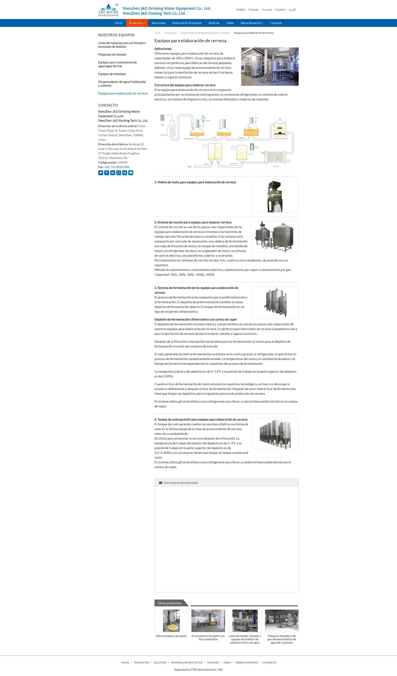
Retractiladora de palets (171, 636)
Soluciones (159, 23)
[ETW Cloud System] (130, 172)
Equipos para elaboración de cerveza (123, 93)
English (241, 9)
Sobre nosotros (247, 662)
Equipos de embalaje (112, 74)
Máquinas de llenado (112, 54)
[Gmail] (118, 172)
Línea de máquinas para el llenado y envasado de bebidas (122, 44)
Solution (160, 662)
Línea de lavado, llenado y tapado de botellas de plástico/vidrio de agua (245, 639)
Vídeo (230, 23)
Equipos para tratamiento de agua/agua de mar (117, 64)
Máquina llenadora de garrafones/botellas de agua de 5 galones (281, 639)
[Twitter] (100, 172)
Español (280, 9)
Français (254, 9)
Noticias (214, 23)
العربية (292, 9)
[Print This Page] (124, 172)
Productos (171, 32)
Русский (267, 9)
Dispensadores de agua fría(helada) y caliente (205, 32)
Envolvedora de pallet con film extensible (208, 637)
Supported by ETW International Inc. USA (198, 669)
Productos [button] (136, 23)
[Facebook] (106, 172)
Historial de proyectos (187, 23)
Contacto (276, 23)
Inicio (118, 23)
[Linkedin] (112, 172)
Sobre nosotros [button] (251, 23)
